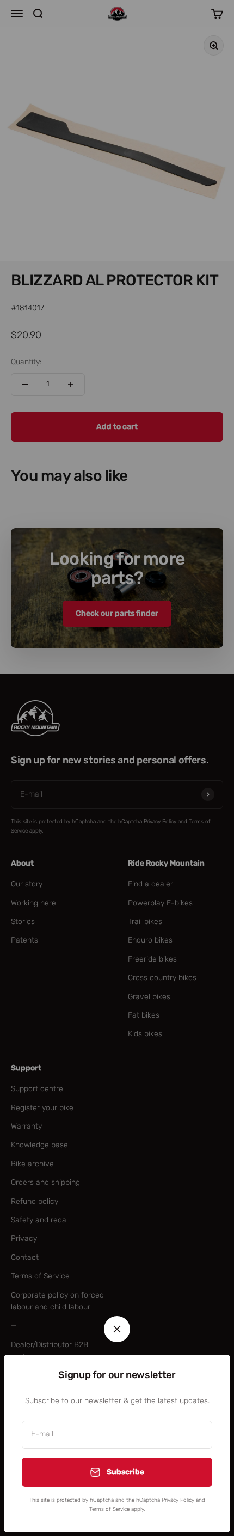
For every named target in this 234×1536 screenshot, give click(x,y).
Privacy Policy (178, 1500)
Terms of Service (109, 1509)
